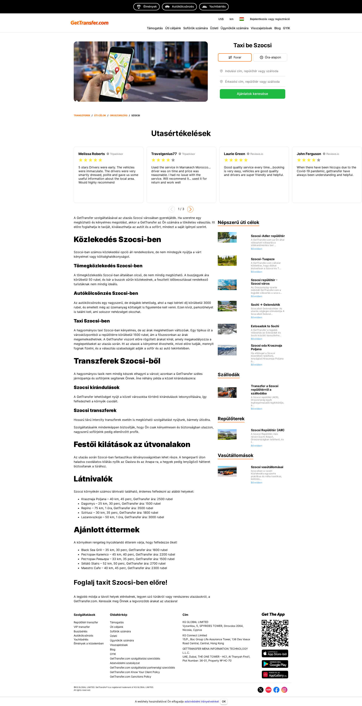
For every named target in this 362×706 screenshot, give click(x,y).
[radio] (80, 160)
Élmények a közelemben (89, 643)
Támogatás (155, 28)
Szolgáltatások (84, 615)
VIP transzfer (82, 626)
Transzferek (82, 115)
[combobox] (255, 72)
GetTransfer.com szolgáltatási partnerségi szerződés (142, 667)
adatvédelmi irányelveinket (202, 701)
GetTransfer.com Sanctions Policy (130, 676)
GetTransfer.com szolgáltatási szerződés (135, 658)
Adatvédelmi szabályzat (125, 663)
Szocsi (135, 115)
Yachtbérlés (81, 639)
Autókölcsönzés (83, 635)
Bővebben (256, 248)
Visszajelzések (261, 28)
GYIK (286, 28)
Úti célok (100, 115)
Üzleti (214, 28)
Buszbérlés (80, 631)
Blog (277, 28)
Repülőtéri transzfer (86, 622)
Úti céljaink (173, 28)
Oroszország (118, 115)
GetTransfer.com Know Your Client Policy (135, 672)
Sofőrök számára (195, 28)
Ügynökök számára (234, 28)
